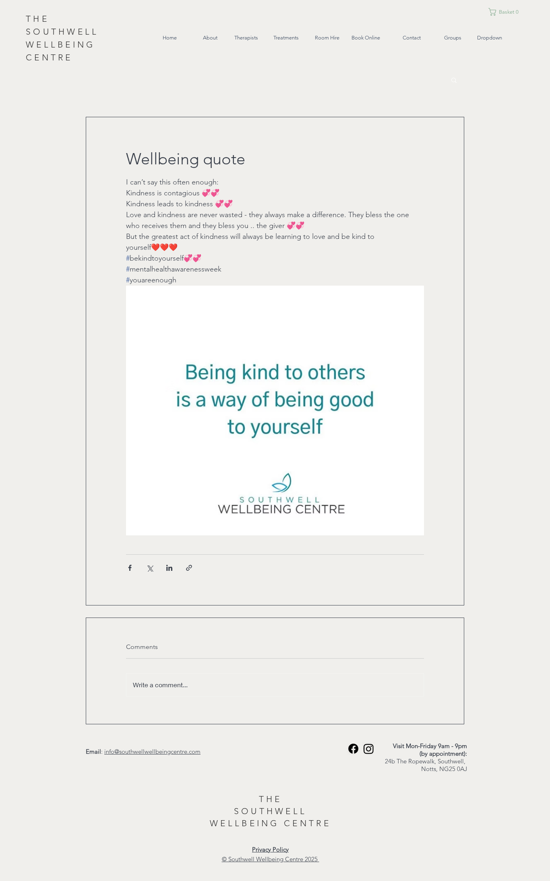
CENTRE (307, 823)
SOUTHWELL (270, 811)
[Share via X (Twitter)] (149, 568)
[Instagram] (368, 748)
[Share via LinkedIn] (169, 568)
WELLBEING (247, 823)
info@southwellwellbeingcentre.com (152, 751)
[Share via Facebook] (130, 568)
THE (270, 799)
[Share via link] (189, 568)
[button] (514, 12)
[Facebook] (353, 748)
